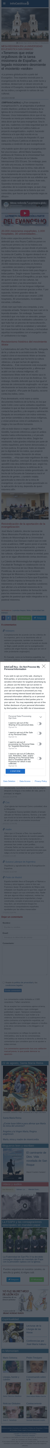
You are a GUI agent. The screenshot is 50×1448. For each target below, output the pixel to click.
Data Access (25, 781)
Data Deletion (9, 781)
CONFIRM (15, 771)
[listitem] (25, 717)
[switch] (39, 723)
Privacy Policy (41, 781)
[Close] (44, 667)
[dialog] (25, 724)
